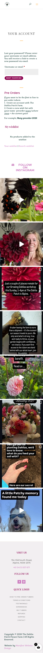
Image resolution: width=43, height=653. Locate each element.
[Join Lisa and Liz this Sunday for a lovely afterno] (21, 288)
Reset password (14, 78)
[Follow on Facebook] (19, 582)
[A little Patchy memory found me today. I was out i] (21, 510)
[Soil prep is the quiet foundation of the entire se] (21, 466)
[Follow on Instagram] (23, 582)
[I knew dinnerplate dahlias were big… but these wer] (21, 244)
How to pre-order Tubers (21, 597)
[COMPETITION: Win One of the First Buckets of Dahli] (21, 421)
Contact (21, 620)
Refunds (21, 613)
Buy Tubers (21, 610)
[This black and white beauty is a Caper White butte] (21, 199)
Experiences (21, 607)
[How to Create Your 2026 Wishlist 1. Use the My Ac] (21, 333)
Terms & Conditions (21, 600)
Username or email (19, 66)
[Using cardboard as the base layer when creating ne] (21, 377)
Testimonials (21, 603)
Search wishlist (26, 146)
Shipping (21, 617)
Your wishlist (10, 146)
